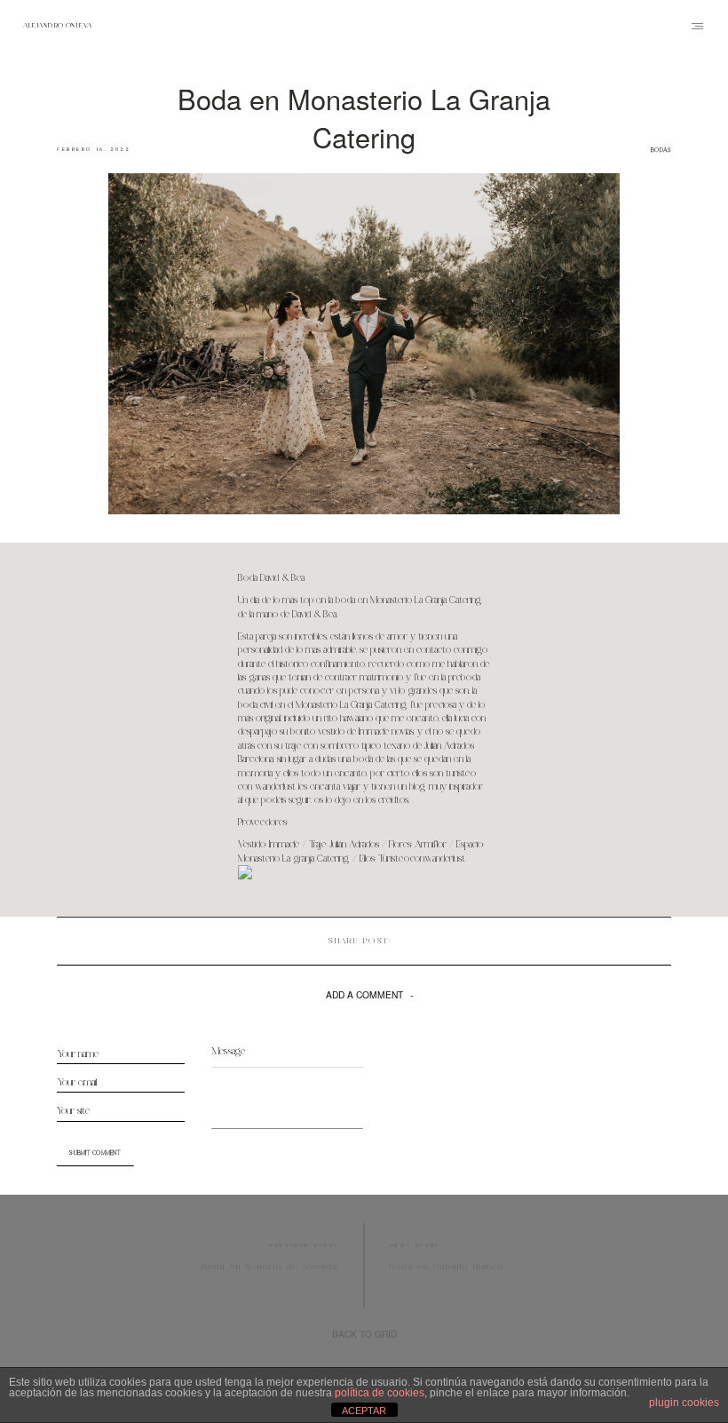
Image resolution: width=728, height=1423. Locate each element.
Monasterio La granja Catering (294, 858)
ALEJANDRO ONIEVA (57, 26)
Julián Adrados (355, 844)
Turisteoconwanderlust (421, 858)
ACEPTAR (364, 1410)
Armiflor (431, 844)
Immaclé (284, 844)
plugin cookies (684, 1402)
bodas (661, 150)
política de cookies (379, 1393)
